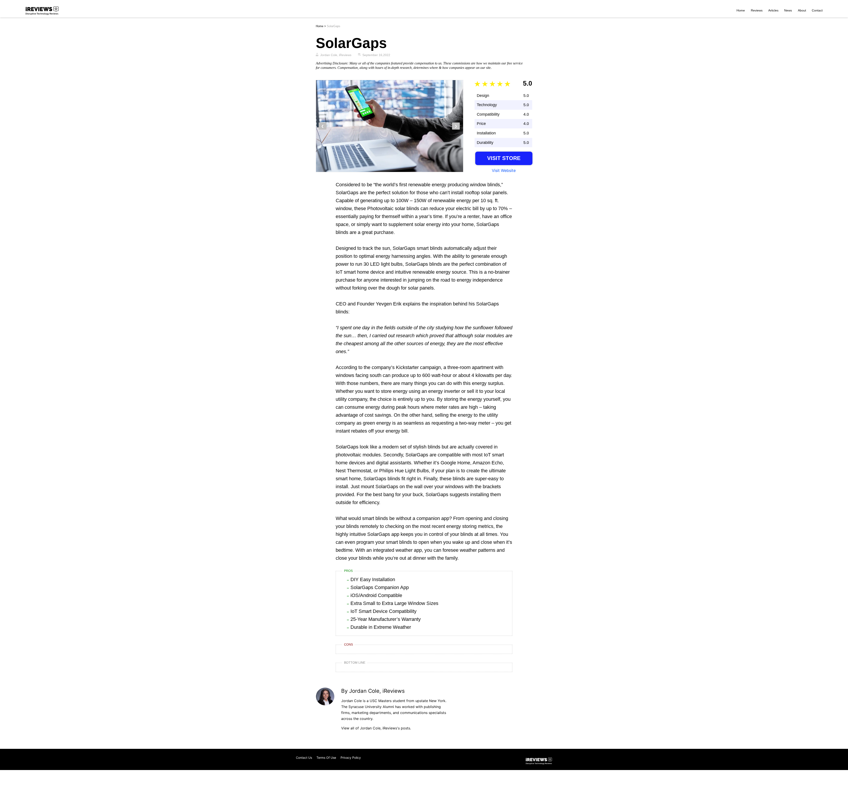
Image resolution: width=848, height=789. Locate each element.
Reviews (757, 10)
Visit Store (504, 158)
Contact (817, 10)
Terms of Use (326, 757)
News (788, 10)
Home (740, 10)
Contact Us (304, 757)
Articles (773, 10)
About (802, 10)
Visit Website (504, 170)
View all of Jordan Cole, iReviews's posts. (376, 728)
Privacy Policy (351, 757)
